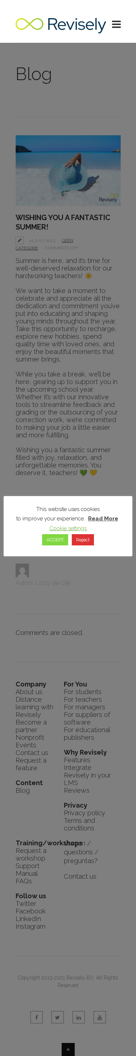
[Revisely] (61, 29)
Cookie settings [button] (68, 528)
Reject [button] (83, 540)
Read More (103, 518)
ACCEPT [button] (55, 540)
